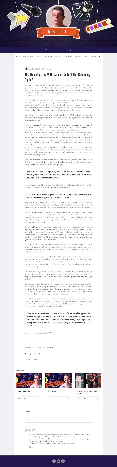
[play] (109, 1)
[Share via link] (39, 354)
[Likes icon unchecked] (30, 447)
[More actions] (91, 69)
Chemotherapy (68, 56)
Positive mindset (48, 56)
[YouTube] (58, 461)
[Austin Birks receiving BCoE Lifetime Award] (88, 380)
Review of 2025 (52, 391)
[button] (99, 56)
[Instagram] (63, 461)
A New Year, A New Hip (24, 391)
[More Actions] (91, 430)
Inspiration (78, 56)
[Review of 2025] (58, 380)
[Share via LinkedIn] (34, 354)
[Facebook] (54, 461)
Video (85, 56)
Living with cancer (28, 56)
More (92, 56)
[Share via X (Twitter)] (30, 354)
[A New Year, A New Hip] (29, 380)
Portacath (57, 56)
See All (99, 370)
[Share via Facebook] (25, 354)
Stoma (38, 56)
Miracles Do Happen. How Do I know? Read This (87, 392)
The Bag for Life (58, 32)
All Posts (18, 56)
